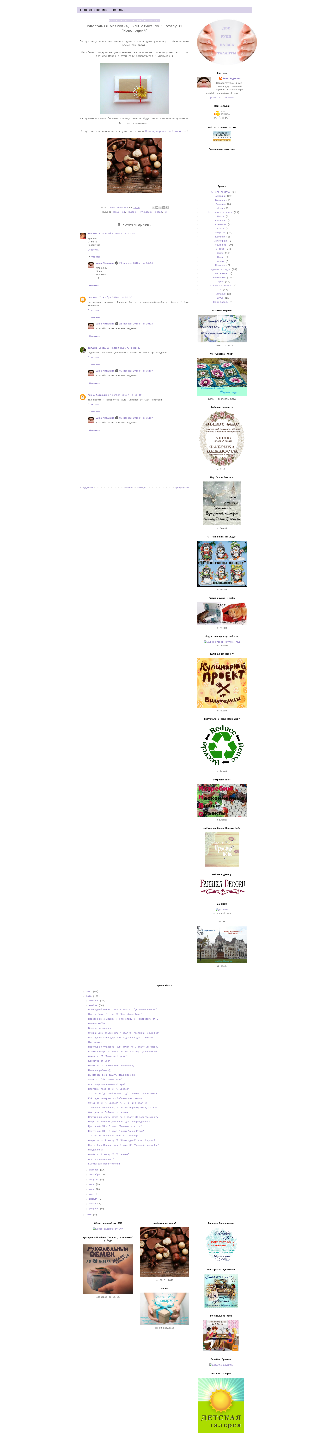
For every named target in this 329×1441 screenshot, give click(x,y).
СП (166, 212)
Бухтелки (220, 196)
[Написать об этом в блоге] (157, 207)
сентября (95, 1174)
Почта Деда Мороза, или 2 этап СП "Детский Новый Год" (124, 1145)
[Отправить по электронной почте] (154, 207)
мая (91, 1194)
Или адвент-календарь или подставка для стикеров (120, 1037)
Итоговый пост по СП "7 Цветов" (108, 1089)
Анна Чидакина (105, 263)
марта (93, 1203)
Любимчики (221, 241)
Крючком (220, 236)
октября (94, 1169)
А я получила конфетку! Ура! (106, 1084)
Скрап (158, 212)
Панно (220, 257)
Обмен (220, 253)
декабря (94, 1000)
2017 (89, 991)
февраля (94, 1208)
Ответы (95, 257)
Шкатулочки (95, 1042)
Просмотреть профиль (222, 97)
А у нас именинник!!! (102, 1159)
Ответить (93, 249)
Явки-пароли (220, 302)
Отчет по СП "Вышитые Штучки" (107, 1056)
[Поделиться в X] (160, 207)
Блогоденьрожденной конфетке (166, 131)
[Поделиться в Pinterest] (167, 207)
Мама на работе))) (100, 1070)
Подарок (132, 212)
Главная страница (93, 10)
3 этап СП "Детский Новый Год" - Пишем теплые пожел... (124, 1093)
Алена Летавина (97, 395)
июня (92, 1189)
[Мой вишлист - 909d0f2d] (221, 119)
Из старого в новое (220, 212)
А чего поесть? (220, 192)
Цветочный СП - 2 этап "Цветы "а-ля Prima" (116, 1131)
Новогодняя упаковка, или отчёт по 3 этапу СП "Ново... (124, 1046)
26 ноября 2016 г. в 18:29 (136, 323)
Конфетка (220, 232)
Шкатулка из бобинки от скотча (108, 1112)
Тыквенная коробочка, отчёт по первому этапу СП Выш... (124, 1107)
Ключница (220, 224)
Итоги (220, 216)
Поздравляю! (95, 1149)
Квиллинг (220, 220)
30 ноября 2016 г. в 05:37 (136, 370)
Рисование (221, 273)
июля (92, 1184)
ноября (94, 1005)
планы (220, 261)
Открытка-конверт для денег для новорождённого (119, 1121)
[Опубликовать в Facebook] (163, 207)
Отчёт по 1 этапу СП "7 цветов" (108, 1154)
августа (94, 1179)
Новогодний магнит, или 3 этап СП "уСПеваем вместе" (122, 1009)
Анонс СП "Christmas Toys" (106, 1079)
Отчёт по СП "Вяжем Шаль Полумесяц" (111, 1065)
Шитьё (220, 298)
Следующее (86, 487)
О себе (220, 249)
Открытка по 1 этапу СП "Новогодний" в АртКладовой (121, 1140)
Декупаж (221, 204)
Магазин (119, 10)
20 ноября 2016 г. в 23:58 (118, 233)
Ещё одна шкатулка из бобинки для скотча (115, 1098)
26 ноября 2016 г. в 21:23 (123, 348)
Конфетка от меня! (100, 1061)
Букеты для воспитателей (104, 1163)
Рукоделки (146, 212)
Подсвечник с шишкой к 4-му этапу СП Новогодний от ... (124, 1019)
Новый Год (119, 212)
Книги (220, 228)
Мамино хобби (96, 1023)
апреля (94, 1199)
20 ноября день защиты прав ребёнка (111, 1075)
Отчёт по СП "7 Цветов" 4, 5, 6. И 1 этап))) (117, 1103)
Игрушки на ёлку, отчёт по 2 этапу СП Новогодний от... (124, 1117)
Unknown (92, 297)
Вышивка (220, 200)
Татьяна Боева (97, 348)
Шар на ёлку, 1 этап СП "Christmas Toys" (115, 1014)
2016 (89, 996)
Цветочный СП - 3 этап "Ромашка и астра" (115, 1126)
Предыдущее (182, 487)
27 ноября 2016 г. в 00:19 (125, 395)
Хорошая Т (94, 233)
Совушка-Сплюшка (220, 285)
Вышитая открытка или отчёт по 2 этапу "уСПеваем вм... (124, 1051)
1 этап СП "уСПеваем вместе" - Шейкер (113, 1135)
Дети (220, 208)
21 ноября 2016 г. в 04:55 (136, 263)
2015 (89, 1214)
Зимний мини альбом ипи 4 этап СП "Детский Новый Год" (124, 1033)
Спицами (221, 293)
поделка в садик (220, 269)
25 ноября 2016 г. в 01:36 (115, 297)
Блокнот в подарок (100, 1028)
